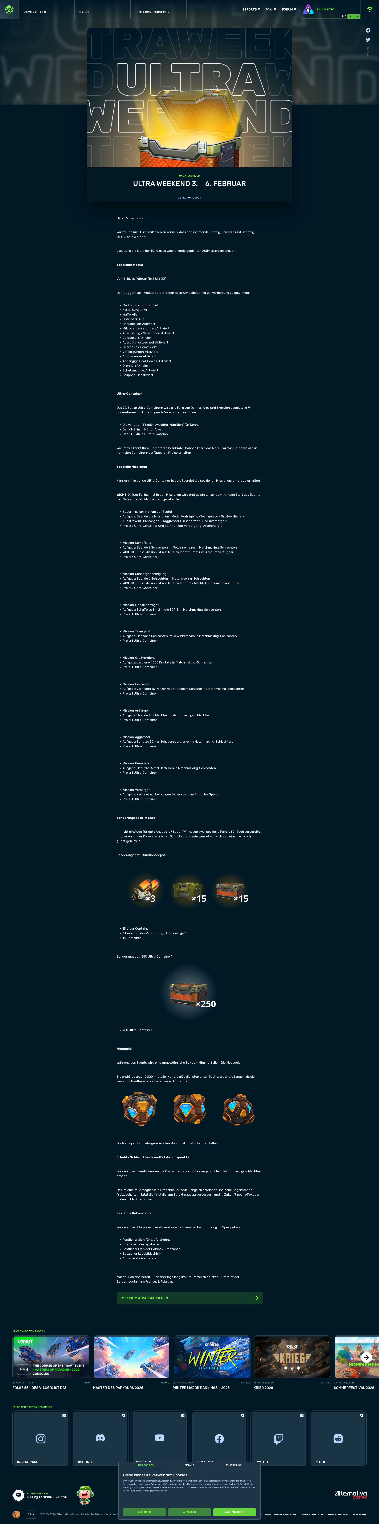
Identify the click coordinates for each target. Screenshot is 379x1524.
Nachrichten (34, 12)
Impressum (360, 1514)
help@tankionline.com (47, 1497)
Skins (84, 12)
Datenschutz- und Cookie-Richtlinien (325, 1514)
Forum (287, 9)
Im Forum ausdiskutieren (144, 1298)
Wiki (269, 9)
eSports (249, 9)
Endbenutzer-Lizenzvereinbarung (274, 1514)
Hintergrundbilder (152, 12)
